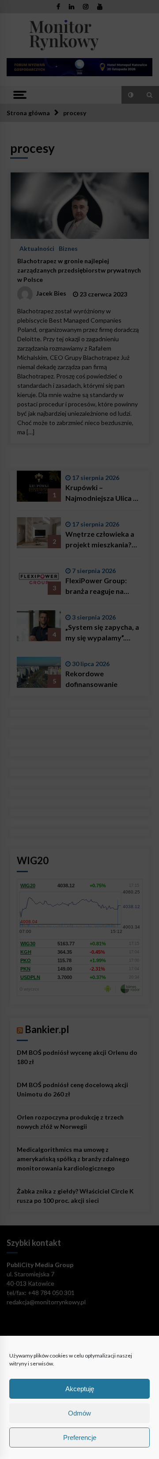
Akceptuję (79, 1389)
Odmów (79, 1413)
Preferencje (79, 1437)
